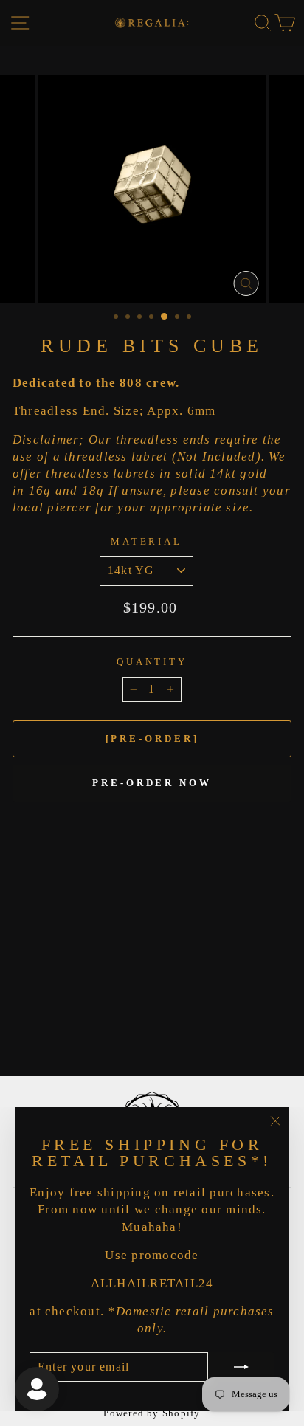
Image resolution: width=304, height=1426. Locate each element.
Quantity (152, 661)
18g (93, 490)
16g (40, 490)
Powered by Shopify (151, 1413)
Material (147, 541)
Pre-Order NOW (152, 782)
